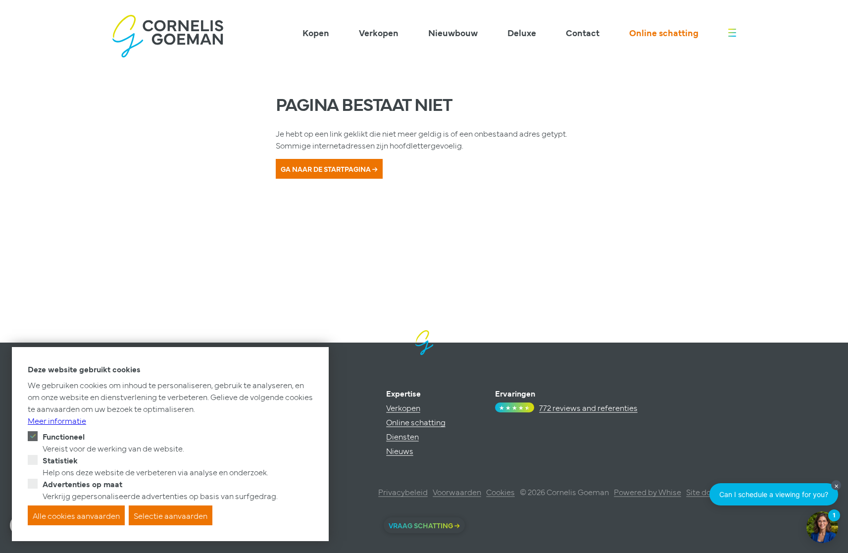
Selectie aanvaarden (170, 515)
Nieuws (399, 450)
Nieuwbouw (453, 32)
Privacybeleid (403, 491)
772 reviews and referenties (588, 407)
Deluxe (521, 32)
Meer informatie (57, 420)
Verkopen (379, 32)
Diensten (402, 436)
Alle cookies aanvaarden (76, 515)
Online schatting (663, 32)
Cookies (500, 491)
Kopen (315, 32)
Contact (582, 32)
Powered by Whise (647, 491)
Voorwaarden (457, 491)
